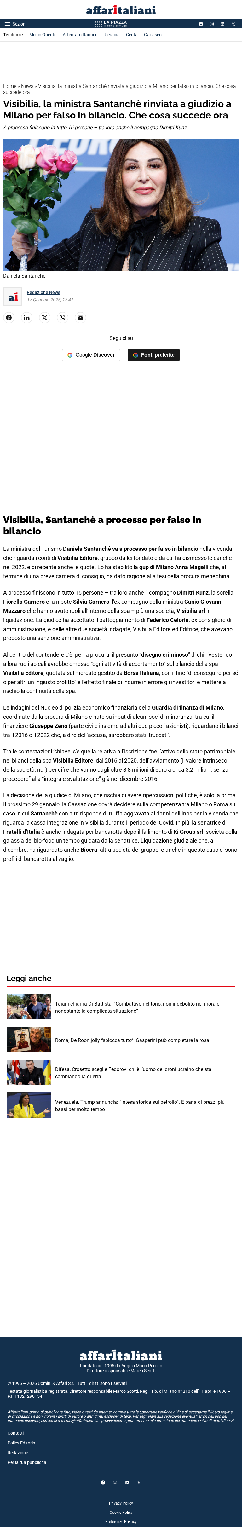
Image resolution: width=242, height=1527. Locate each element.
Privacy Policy (121, 1503)
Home (9, 86)
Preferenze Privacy (121, 1521)
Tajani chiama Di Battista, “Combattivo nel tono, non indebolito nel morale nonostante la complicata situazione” (137, 1007)
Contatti (16, 1433)
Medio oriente (42, 34)
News (27, 86)
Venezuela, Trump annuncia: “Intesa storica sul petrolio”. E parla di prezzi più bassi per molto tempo (140, 1105)
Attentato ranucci (80, 34)
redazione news (43, 292)
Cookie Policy (121, 1512)
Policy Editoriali (22, 1442)
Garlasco (153, 34)
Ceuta (132, 34)
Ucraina (112, 34)
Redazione (18, 1452)
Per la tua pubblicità (27, 1462)
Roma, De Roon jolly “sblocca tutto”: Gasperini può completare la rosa (132, 1040)
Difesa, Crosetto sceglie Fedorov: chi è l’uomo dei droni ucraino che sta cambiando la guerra (133, 1072)
